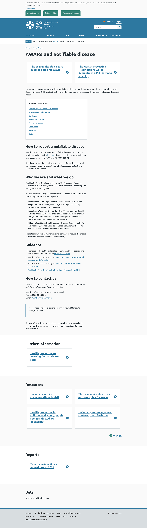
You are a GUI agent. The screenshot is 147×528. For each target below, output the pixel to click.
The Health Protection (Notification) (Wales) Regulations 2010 (54, 270)
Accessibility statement (72, 513)
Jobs (58, 513)
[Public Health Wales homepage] (42, 25)
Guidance (33, 116)
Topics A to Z (31, 35)
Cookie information (46, 516)
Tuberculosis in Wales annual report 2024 (43, 466)
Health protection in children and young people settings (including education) (46, 417)
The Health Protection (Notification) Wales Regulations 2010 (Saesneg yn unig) (95, 71)
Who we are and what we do (41, 112)
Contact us (72, 516)
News (81, 35)
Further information (37, 123)
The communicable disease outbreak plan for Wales (46, 68)
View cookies (30, 8)
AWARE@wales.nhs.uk (42, 298)
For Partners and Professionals (107, 35)
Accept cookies (33, 13)
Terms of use (60, 516)
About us (29, 513)
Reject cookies (51, 13)
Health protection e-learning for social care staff (44, 356)
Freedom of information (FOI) (36, 519)
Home (28, 48)
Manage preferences (71, 13)
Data (67, 35)
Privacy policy (30, 516)
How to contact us (36, 119)
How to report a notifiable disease (43, 109)
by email (50, 155)
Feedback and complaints (44, 513)
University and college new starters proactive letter (95, 414)
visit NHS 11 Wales (62, 254)
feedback (56, 41)
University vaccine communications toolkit (44, 396)
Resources (33, 127)
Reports (50, 35)
